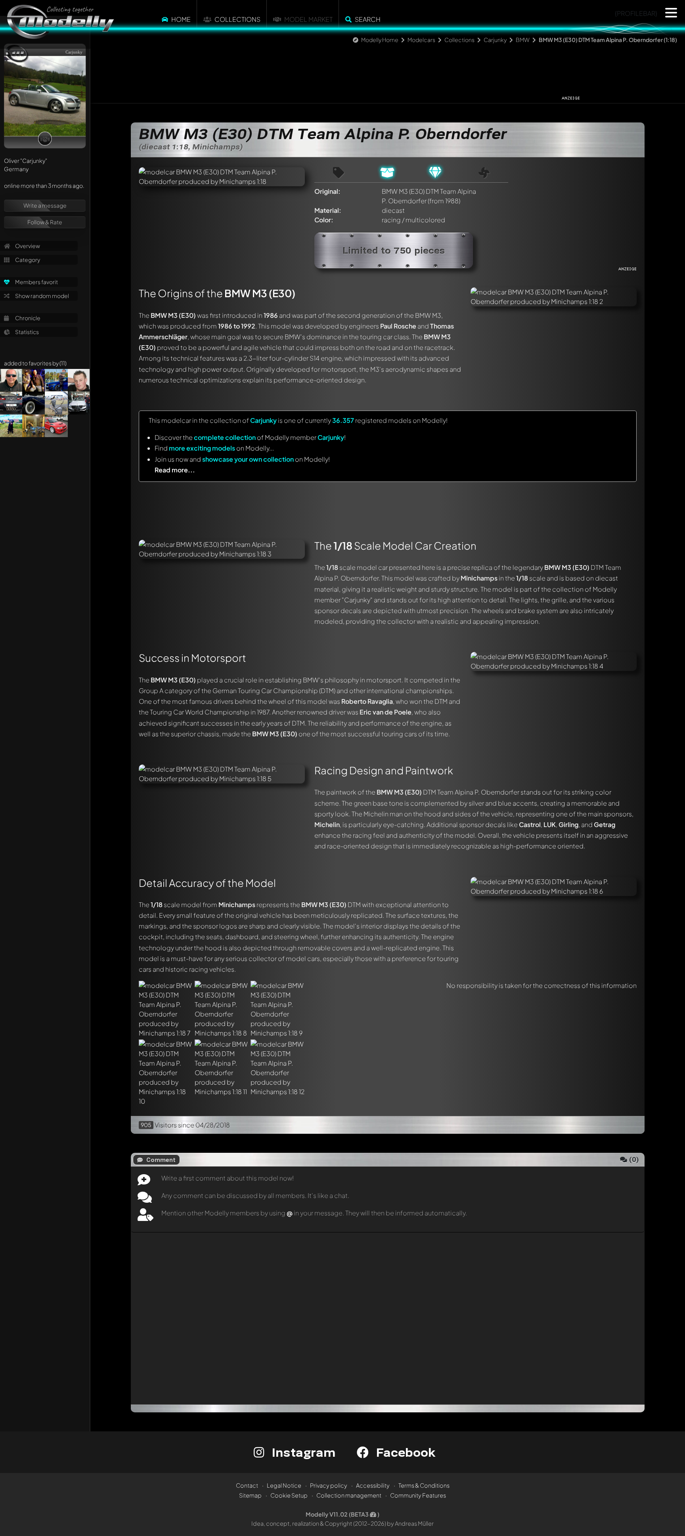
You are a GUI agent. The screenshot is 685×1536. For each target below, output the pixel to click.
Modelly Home (379, 39)
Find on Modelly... (214, 448)
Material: (327, 210)
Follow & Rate (44, 221)
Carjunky (495, 39)
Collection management (348, 1495)
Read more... (175, 470)
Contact (247, 1485)
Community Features (418, 1495)
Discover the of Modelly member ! (250, 437)
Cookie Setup (289, 1495)
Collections (237, 19)
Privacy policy (328, 1485)
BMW (523, 39)
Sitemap (250, 1495)
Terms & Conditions (424, 1485)
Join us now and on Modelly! (242, 459)
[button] (671, 12)
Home (181, 19)
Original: (327, 191)
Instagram (302, 1452)
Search (368, 19)
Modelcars (421, 39)
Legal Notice (284, 1485)
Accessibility (373, 1485)
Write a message (45, 205)
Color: (323, 220)
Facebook (404, 1452)
